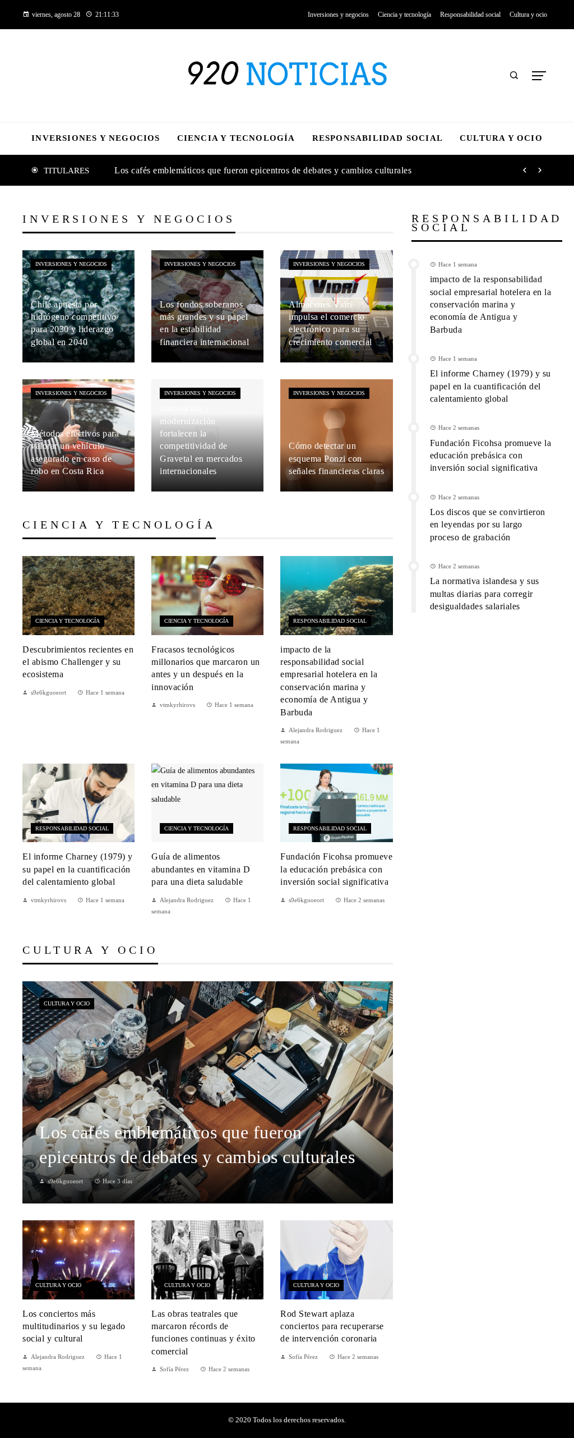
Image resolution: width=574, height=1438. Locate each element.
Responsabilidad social (330, 621)
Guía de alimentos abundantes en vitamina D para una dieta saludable (200, 869)
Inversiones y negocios (71, 264)
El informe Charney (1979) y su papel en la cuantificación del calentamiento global (77, 869)
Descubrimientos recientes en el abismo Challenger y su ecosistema (77, 662)
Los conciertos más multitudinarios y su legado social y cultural (74, 1326)
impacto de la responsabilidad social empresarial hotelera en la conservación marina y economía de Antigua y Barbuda (491, 304)
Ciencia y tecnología (67, 621)
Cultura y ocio (67, 1003)
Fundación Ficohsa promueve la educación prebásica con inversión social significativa (336, 869)
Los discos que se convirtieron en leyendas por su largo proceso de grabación (487, 524)
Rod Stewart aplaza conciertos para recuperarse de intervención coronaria (332, 1326)
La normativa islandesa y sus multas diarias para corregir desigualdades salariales (484, 593)
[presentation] (525, 170)
